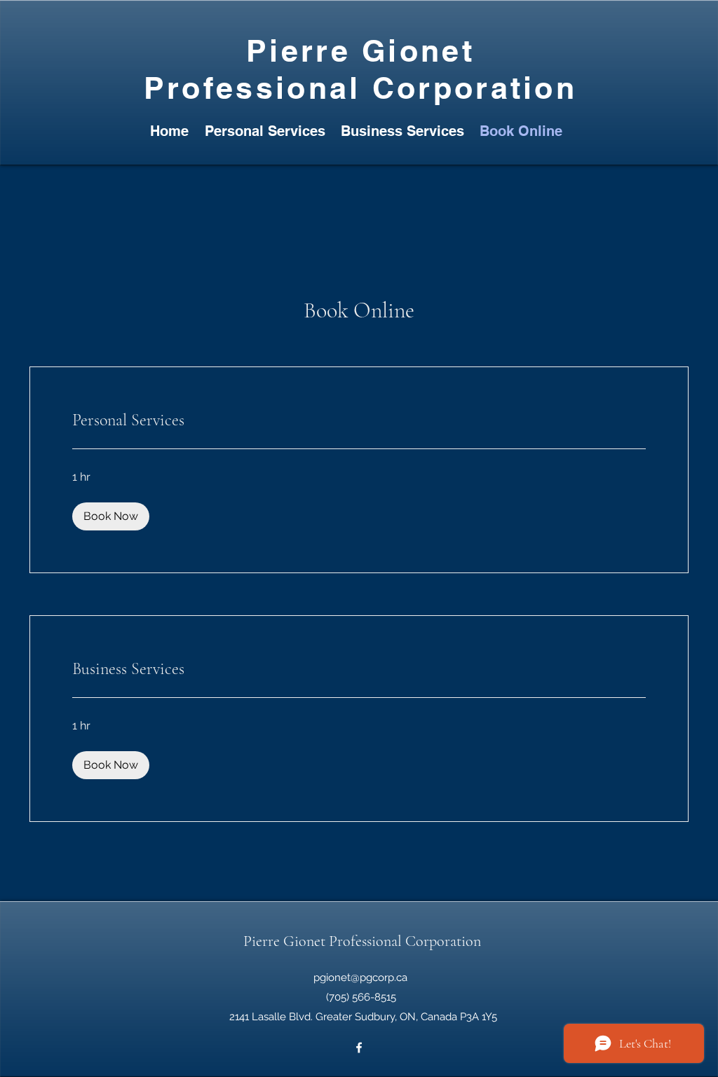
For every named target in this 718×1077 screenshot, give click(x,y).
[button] (110, 516)
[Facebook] (359, 1048)
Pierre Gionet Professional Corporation (362, 941)
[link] (359, 420)
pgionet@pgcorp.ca (360, 977)
